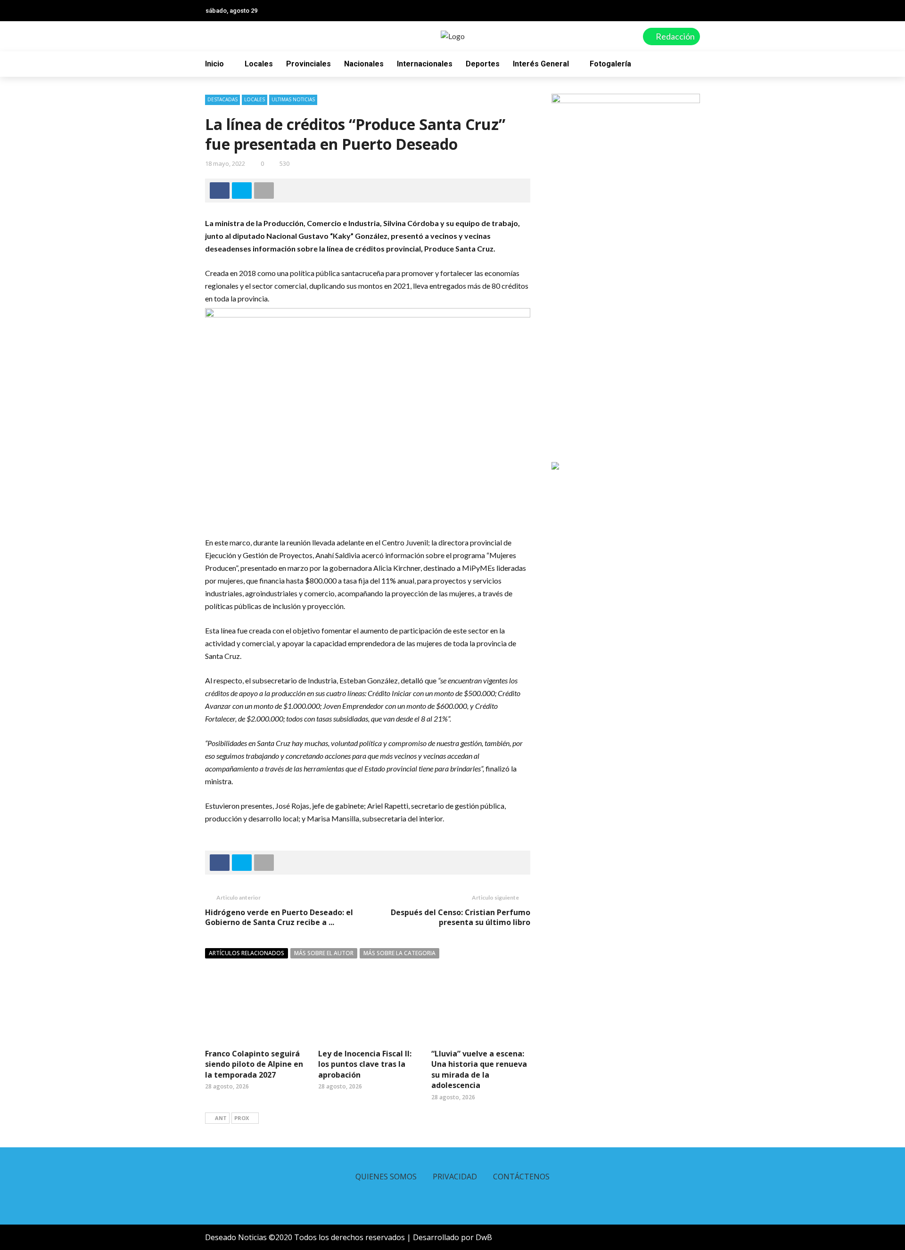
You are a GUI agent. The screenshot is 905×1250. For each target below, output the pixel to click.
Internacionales (424, 63)
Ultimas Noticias (293, 99)
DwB (484, 1237)
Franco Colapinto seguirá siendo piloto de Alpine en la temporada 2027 (254, 1064)
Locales (259, 63)
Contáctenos (521, 1176)
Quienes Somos (386, 1176)
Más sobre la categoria (399, 953)
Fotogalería (610, 63)
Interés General (541, 63)
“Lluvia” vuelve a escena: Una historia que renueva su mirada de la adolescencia (479, 1069)
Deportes (483, 63)
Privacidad (455, 1176)
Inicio (214, 63)
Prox (241, 1117)
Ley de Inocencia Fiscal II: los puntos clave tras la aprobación (364, 1064)
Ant (221, 1117)
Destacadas (222, 99)
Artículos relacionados (246, 953)
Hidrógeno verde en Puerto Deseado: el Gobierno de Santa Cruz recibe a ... (279, 917)
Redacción (674, 36)
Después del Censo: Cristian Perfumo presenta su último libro (460, 917)
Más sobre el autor (324, 953)
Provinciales (308, 63)
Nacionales (364, 63)
